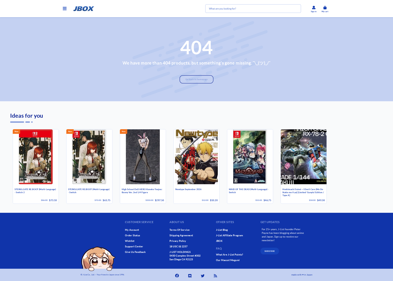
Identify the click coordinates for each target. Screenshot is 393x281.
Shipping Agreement (181, 235)
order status (132, 235)
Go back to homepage (196, 79)
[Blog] (216, 275)
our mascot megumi (228, 260)
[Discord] (190, 275)
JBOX (219, 241)
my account (132, 229)
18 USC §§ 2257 (178, 246)
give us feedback (135, 252)
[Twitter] (203, 275)
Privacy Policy (177, 241)
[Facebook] (177, 275)
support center (134, 246)
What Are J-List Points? (229, 254)
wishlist (129, 241)
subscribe (270, 251)
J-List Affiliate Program (229, 235)
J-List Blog (222, 229)
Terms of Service (179, 229)
